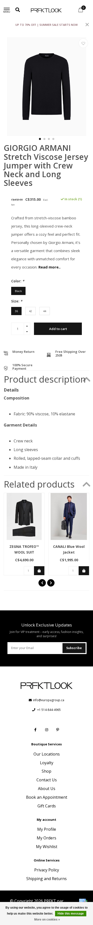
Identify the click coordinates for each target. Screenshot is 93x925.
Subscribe (74, 648)
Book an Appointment (46, 797)
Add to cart (58, 329)
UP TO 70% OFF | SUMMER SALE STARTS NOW (46, 25)
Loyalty (46, 762)
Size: (16, 301)
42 (30, 311)
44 (44, 311)
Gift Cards (46, 806)
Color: (17, 281)
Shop (46, 771)
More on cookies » (47, 919)
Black (18, 291)
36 (16, 311)
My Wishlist (46, 846)
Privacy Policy (46, 870)
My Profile (46, 829)
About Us (46, 788)
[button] (40, 139)
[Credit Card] (83, 901)
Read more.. (49, 266)
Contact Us (46, 780)
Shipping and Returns (46, 878)
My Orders (46, 838)
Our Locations (46, 754)
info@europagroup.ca (48, 700)
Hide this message (71, 913)
